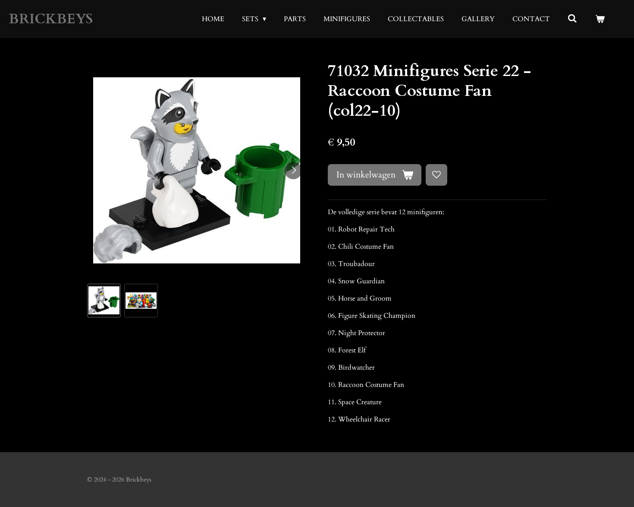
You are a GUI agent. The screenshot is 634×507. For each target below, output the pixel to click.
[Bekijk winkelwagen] (600, 19)
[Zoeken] (572, 18)
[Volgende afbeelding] (293, 170)
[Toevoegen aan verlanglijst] (436, 175)
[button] (104, 300)
